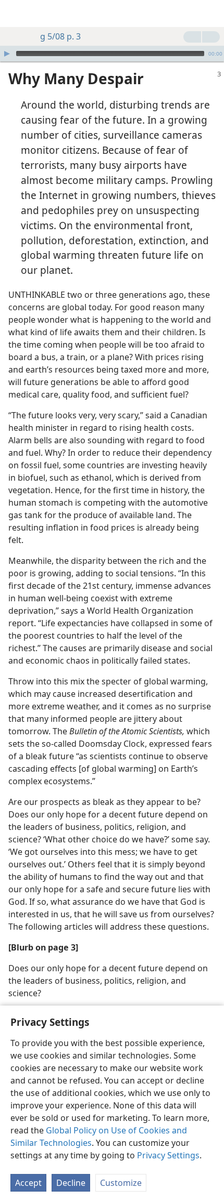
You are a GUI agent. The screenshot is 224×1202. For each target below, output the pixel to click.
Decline (70, 1182)
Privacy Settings (168, 1155)
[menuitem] (15, 13)
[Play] (7, 53)
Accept (28, 1182)
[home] (15, 13)
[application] (112, 53)
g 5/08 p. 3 (60, 36)
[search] (211, 13)
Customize (121, 1182)
